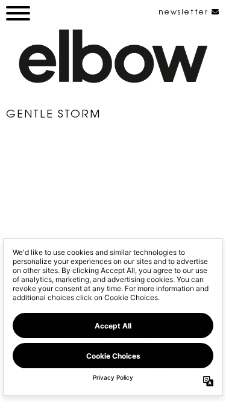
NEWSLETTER (185, 11)
